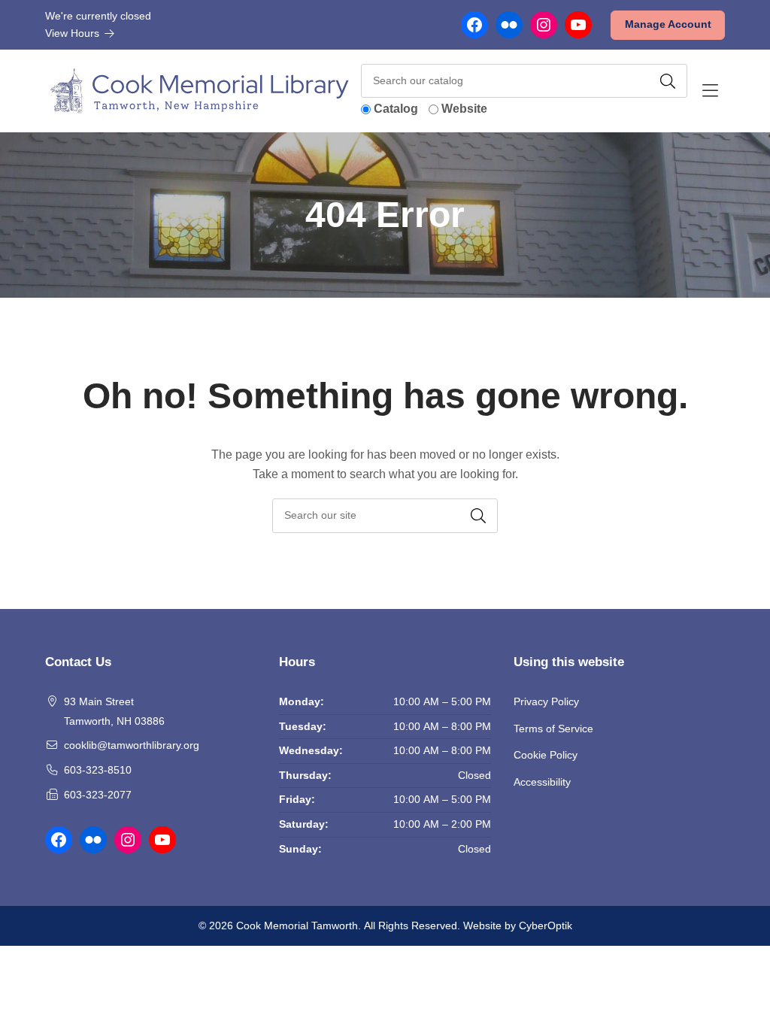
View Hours (73, 33)
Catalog (396, 108)
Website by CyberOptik (517, 925)
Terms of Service (553, 729)
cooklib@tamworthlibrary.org (131, 745)
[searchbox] (385, 515)
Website (464, 108)
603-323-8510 (98, 770)
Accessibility (542, 782)
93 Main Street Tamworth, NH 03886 (114, 711)
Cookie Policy (546, 755)
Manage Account (668, 24)
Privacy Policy (546, 701)
